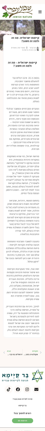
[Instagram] (27, 389)
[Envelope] (36, 389)
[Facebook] (18, 389)
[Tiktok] (9, 389)
